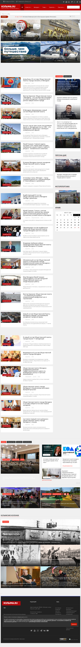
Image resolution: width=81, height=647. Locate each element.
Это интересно (27, 442)
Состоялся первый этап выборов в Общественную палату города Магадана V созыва (35, 420)
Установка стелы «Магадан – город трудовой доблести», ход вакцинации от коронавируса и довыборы (36, 179)
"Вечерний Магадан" (71, 611)
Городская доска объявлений (70, 613)
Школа (34, 376)
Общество (27, 83)
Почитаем (5, 521)
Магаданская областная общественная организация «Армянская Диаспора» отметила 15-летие (67, 198)
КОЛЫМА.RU (8, 7)
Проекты (51, 7)
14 (71, 222)
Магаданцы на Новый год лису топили (13, 560)
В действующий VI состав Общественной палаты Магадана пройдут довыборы (35, 196)
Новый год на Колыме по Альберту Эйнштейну (55, 559)
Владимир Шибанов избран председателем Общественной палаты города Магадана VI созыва (37, 244)
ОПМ (33, 83)
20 (67, 225)
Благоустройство (46, 494)
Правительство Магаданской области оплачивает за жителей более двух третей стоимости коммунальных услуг (20, 35)
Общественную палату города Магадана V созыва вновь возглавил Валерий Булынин (36, 388)
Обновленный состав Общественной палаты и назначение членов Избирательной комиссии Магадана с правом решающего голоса (36, 262)
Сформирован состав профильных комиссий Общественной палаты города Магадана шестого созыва (35, 229)
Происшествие (11, 442)
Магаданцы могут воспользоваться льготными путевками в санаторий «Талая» (60, 35)
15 (75, 222)
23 (78, 225)
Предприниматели (67, 466)
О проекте (58, 612)
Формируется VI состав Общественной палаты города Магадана (37, 353)
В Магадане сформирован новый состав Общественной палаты (35, 110)
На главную (58, 608)
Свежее (3, 442)
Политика (19, 442)
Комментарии (67, 76)
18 (60, 225)
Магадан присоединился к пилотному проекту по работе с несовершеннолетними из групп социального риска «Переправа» (19, 503)
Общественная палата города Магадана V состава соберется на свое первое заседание (37, 403)
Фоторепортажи (62, 186)
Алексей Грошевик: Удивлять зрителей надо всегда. (17, 583)
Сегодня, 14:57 (46, 477)
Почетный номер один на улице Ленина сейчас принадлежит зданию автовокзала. (26, 542)
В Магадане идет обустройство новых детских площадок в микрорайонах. (59, 504)
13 (67, 222)
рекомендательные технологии (38, 621)
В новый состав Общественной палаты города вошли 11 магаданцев (37, 337)
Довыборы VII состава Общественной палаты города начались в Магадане (36, 79)
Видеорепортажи (7, 494)
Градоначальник (35, 217)
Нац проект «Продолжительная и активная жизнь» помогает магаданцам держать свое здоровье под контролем (69, 474)
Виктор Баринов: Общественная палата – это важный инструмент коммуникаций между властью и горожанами (37, 296)
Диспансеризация (47, 480)
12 (64, 222)
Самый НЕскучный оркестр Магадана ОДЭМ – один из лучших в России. (19, 585)
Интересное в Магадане (69, 608)
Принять (73, 624)
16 (78, 222)
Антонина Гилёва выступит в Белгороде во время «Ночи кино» (51, 460)
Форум (22, 459)
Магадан (36, 7)
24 (57, 227)
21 (71, 225)
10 (57, 222)
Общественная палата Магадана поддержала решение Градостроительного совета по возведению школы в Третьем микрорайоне (34, 371)
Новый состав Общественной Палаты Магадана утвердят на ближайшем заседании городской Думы (36, 315)
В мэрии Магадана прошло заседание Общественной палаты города (36, 163)
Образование (28, 376)
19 (64, 225)
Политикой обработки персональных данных (43, 620)
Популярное (59, 76)
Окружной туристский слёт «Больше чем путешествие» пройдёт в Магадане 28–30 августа (21, 57)
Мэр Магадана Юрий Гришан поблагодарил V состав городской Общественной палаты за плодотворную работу (35, 279)
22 (75, 225)
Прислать (61, 7)
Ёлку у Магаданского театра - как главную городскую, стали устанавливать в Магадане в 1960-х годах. (20, 563)
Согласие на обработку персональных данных (72, 628)
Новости (27, 7)
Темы (44, 7)
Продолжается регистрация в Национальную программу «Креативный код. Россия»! (46, 16)
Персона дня (60, 155)
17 (57, 225)
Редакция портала (57, 610)
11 (60, 222)
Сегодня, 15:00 (46, 454)
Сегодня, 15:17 (6, 459)
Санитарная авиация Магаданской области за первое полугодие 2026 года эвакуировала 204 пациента (60, 57)
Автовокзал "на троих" (10, 539)
